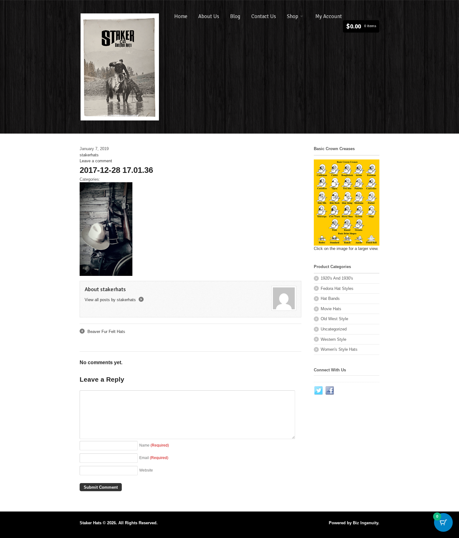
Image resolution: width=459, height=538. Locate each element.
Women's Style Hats (339, 349)
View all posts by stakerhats (114, 299)
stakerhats (89, 155)
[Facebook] (330, 390)
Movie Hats (331, 308)
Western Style (333, 339)
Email (153, 458)
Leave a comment (96, 161)
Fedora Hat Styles (337, 288)
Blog (235, 16)
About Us (208, 16)
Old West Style (334, 318)
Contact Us (263, 16)
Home (180, 16)
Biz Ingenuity (365, 523)
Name (154, 445)
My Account (328, 16)
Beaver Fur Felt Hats (102, 332)
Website (146, 470)
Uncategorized (334, 329)
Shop (292, 16)
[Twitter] (319, 390)
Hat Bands (330, 298)
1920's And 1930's (337, 278)
